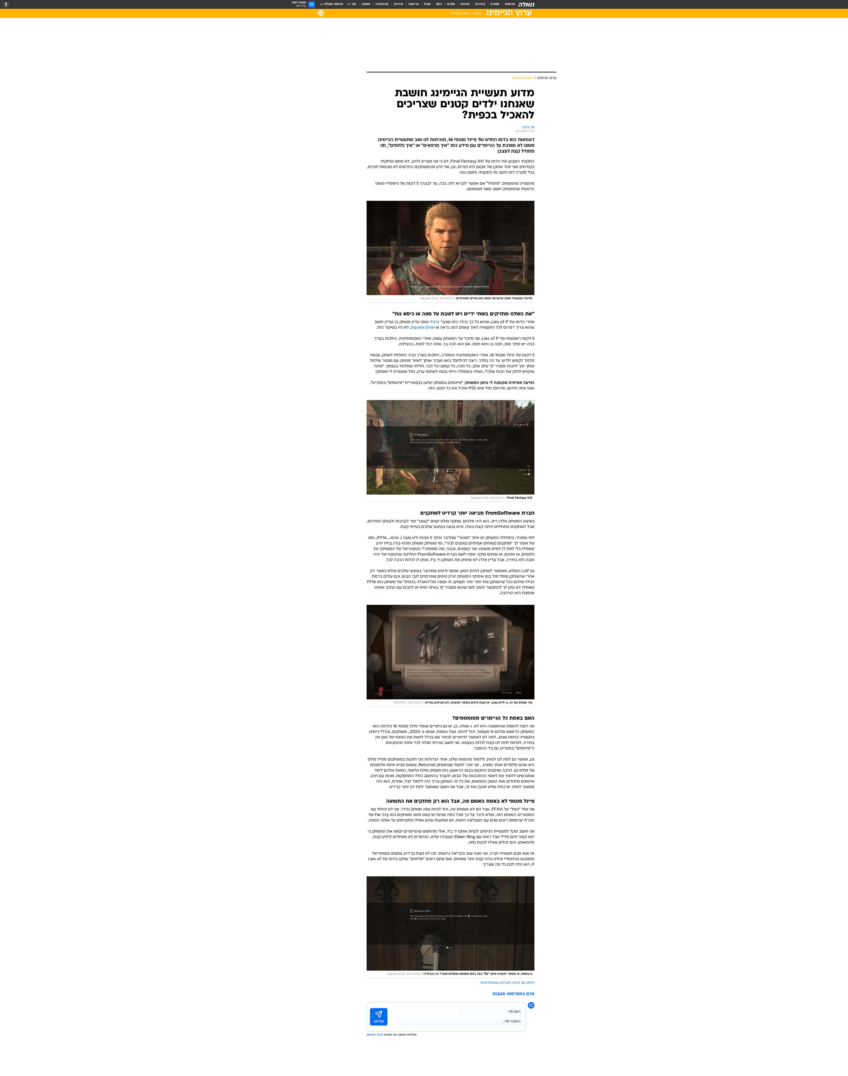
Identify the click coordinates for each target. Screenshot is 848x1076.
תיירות (398, 4)
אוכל (427, 4)
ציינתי (434, 322)
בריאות (414, 4)
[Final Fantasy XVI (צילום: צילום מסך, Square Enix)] (450, 451)
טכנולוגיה (382, 4)
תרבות (465, 4)
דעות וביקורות (460, 13)
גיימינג (530, 982)
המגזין (477, 13)
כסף (439, 4)
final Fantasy (490, 982)
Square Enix (422, 328)
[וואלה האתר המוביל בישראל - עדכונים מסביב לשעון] (526, 4)
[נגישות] (6, 4)
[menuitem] (507, 4)
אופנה (366, 4)
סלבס (451, 4)
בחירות (480, 4)
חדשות (510, 4)
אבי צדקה (518, 982)
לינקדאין (505, 982)
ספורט (495, 4)
